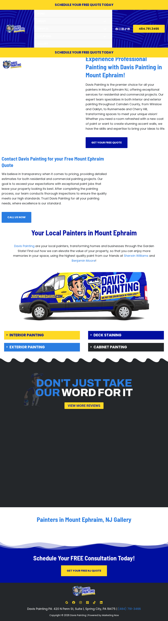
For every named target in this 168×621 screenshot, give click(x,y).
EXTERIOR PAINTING (27, 347)
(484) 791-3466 (129, 609)
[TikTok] (125, 29)
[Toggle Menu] (104, 21)
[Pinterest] (122, 29)
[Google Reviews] (66, 602)
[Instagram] (119, 29)
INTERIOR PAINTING (27, 335)
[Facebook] (117, 29)
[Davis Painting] (15, 29)
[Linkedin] (128, 29)
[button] (149, 29)
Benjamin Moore (83, 261)
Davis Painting (24, 246)
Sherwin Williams (136, 256)
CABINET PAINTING (110, 347)
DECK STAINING (107, 335)
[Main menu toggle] (164, 64)
